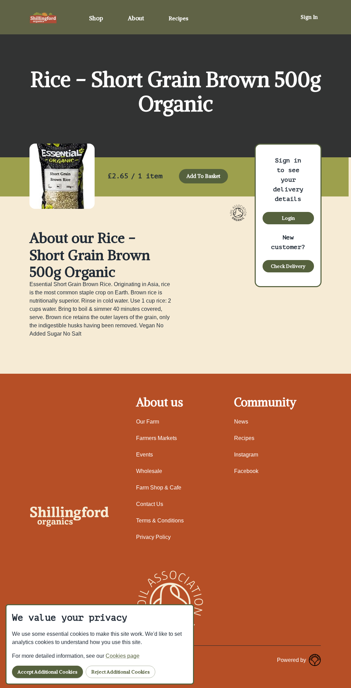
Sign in (309, 17)
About (136, 18)
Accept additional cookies (47, 672)
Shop (96, 18)
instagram (246, 455)
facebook (246, 471)
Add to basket (203, 176)
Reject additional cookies (120, 672)
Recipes (178, 18)
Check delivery (288, 266)
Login (288, 218)
